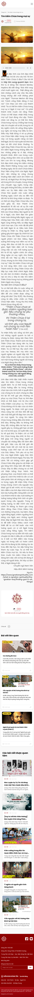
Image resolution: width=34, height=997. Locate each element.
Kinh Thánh (10, 980)
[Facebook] (26, 938)
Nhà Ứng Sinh (5, 960)
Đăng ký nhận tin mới (7, 964)
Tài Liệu (17, 980)
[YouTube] (31, 938)
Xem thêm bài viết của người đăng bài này (17, 613)
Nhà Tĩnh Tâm (24, 957)
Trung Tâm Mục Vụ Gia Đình (9, 957)
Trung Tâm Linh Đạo (7, 954)
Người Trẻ (23, 980)
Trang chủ (3, 12)
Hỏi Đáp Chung (17, 983)
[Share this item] (30, 670)
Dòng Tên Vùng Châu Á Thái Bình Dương (13, 951)
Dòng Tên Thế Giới (7, 948)
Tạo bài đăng (24, 976)
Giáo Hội (3, 980)
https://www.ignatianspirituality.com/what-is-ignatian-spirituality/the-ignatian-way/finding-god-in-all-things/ (17, 578)
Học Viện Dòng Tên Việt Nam (24, 954)
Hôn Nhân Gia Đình (6, 983)
